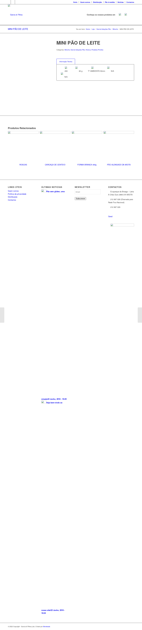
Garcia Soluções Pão (78, 50)
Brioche (67, 50)
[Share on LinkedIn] (9, 98)
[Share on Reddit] (9, 108)
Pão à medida (110, 2)
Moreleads (46, 626)
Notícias (121, 2)
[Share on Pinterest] (9, 95)
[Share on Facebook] (9, 86)
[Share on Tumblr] (9, 101)
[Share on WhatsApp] (9, 92)
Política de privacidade (17, 194)
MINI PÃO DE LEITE (18, 29)
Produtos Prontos (97, 50)
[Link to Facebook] (9, 2)
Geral (110, 216)
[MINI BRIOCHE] (140, 315)
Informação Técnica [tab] (65, 61)
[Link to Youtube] (17, 2)
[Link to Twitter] (13, 2)
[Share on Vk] (9, 105)
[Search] (131, 14)
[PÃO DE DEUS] (2, 315)
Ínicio (75, 2)
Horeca (88, 50)
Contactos (130, 2)
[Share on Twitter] (9, 89)
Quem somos (85, 2)
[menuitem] (75, 2)
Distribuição (97, 2)
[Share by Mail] (9, 111)
